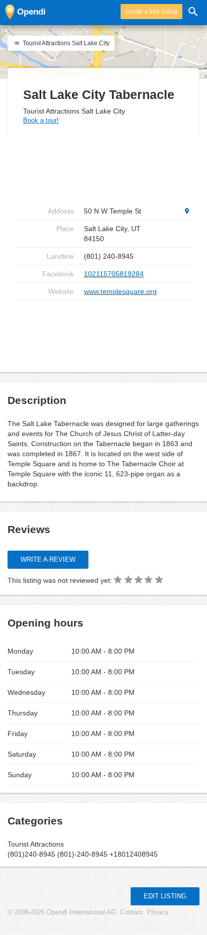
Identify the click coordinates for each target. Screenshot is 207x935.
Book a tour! (41, 120)
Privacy (158, 912)
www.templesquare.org (120, 291)
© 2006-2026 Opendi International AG (62, 912)
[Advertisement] (103, 170)
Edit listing (165, 896)
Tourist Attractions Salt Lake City (65, 43)
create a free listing (151, 11)
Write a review (48, 559)
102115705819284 (114, 274)
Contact (131, 912)
